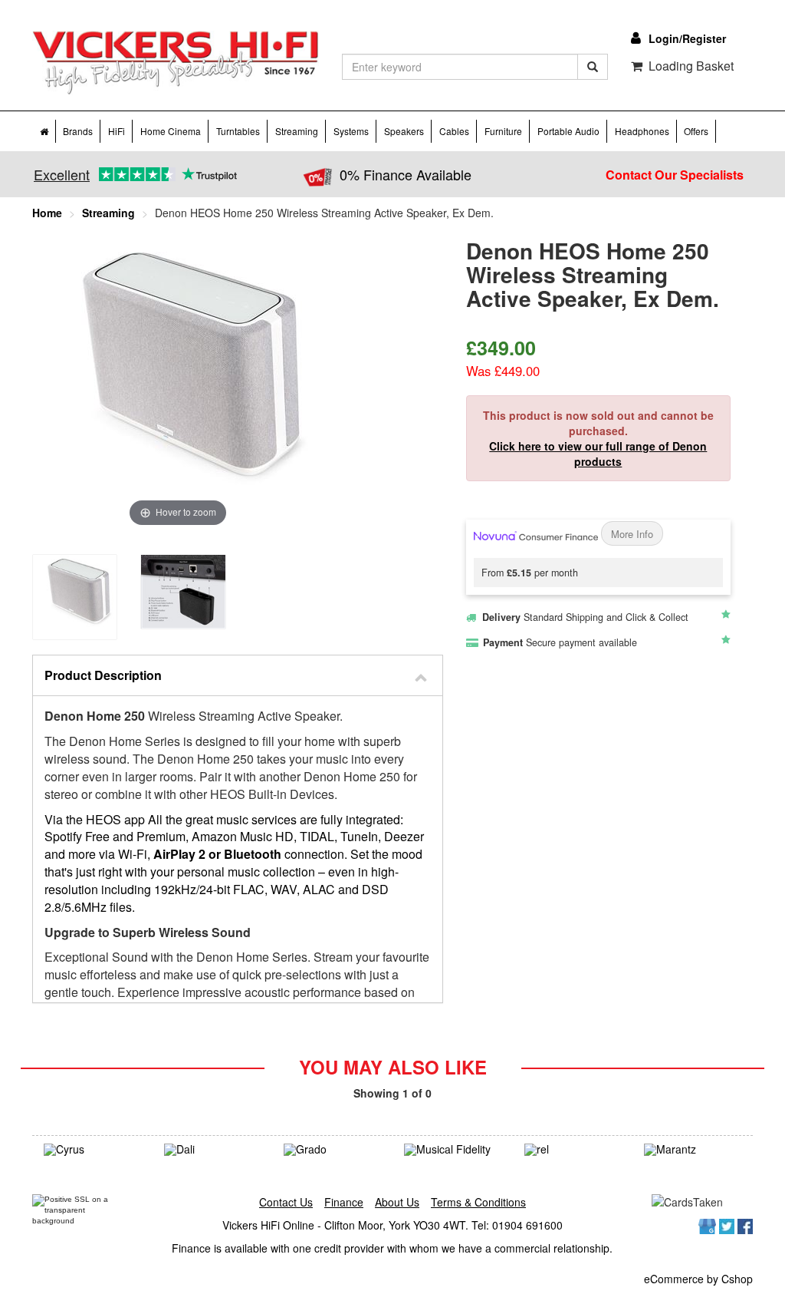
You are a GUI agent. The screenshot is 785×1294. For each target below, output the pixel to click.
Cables (454, 130)
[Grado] (332, 1150)
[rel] (573, 1150)
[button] (237, 676)
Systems (351, 130)
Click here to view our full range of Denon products (598, 453)
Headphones (642, 130)
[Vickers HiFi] (175, 63)
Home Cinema (170, 130)
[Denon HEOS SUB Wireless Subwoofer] (74, 596)
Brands (78, 130)
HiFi (116, 130)
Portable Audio (568, 130)
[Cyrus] (92, 1150)
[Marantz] (692, 1150)
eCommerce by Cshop (698, 1278)
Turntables (238, 130)
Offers (696, 130)
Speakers (404, 130)
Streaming (296, 130)
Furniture (503, 130)
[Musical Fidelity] (452, 1150)
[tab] (237, 675)
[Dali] (213, 1150)
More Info (632, 534)
